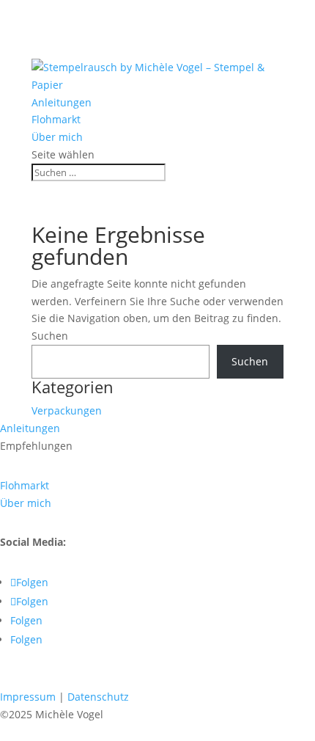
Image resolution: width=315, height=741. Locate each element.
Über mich (57, 137)
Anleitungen (62, 102)
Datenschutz (98, 697)
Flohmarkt (56, 119)
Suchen (50, 336)
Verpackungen (67, 410)
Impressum (28, 697)
